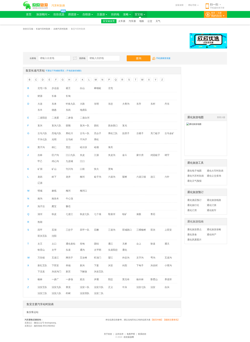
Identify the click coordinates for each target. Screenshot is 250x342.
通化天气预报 (194, 180)
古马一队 (84, 133)
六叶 (167, 176)
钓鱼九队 (70, 103)
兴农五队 (99, 271)
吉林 (40, 155)
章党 (68, 287)
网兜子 (69, 257)
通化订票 (211, 205)
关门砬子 (155, 133)
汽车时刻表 (58, 5)
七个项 (97, 214)
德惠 (54, 110)
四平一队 (84, 229)
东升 (138, 103)
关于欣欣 (108, 334)
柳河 (82, 176)
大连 (40, 103)
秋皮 (54, 214)
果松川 (69, 133)
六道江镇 (141, 176)
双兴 (153, 229)
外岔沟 (125, 257)
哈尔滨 (83, 147)
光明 (54, 139)
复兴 (40, 125)
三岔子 (69, 229)
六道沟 (111, 176)
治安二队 (99, 293)
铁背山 (41, 249)
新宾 (68, 271)
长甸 (68, 96)
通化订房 (192, 210)
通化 (124, 249)
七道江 (69, 214)
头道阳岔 (113, 249)
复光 (124, 125)
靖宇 (167, 155)
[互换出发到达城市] (75, 58)
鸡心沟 (55, 161)
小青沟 (168, 265)
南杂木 (55, 198)
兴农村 (154, 265)
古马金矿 (169, 133)
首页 (28, 14)
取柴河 (111, 214)
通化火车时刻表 (215, 170)
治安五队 (42, 287)
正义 (110, 287)
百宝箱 (139, 14)
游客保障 (179, 5)
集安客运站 (32, 312)
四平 (40, 229)
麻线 (54, 190)
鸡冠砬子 (155, 155)
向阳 (124, 265)
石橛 (96, 229)
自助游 (86, 14)
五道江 (55, 257)
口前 (82, 169)
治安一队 (84, 287)
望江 (110, 257)
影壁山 (154, 279)
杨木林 (140, 279)
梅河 (68, 190)
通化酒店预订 (194, 200)
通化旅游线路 (214, 200)
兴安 (110, 265)
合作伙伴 (119, 334)
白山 (82, 88)
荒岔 (68, 147)
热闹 (40, 222)
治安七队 (141, 287)
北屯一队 (42, 88)
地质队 (83, 110)
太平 (54, 249)
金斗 (124, 155)
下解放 (83, 271)
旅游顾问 (41, 14)
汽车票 (132, 21)
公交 (149, 21)
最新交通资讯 (171, 320)
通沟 (82, 249)
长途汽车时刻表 (43, 29)
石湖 (54, 229)
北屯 (110, 88)
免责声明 (131, 334)
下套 (96, 265)
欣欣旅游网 (129, 337)
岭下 (54, 176)
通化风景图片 (194, 239)
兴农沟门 (56, 271)
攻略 (126, 14)
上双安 (168, 229)
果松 (96, 139)
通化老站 (70, 243)
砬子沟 (97, 176)
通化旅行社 (193, 205)
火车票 (121, 21)
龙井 (68, 176)
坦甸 (82, 243)
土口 (54, 243)
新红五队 (42, 265)
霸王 (68, 88)
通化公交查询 (214, 175)
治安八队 (56, 293)
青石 (153, 214)
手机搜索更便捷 (163, 58)
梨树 (124, 176)
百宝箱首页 (109, 21)
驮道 (153, 243)
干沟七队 (42, 139)
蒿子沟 (41, 147)
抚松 (96, 125)
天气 (158, 21)
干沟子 (83, 139)
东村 (153, 103)
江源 (96, 155)
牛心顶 (69, 198)
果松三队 (113, 133)
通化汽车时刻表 (195, 175)
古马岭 (69, 139)
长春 (54, 96)
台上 (138, 243)
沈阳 (54, 236)
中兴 (124, 287)
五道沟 (168, 257)
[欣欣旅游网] (35, 5)
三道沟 (111, 229)
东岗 (68, 110)
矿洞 (40, 169)
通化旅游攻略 (214, 229)
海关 (110, 147)
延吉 (82, 279)
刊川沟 (69, 169)
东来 (54, 103)
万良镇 (41, 257)
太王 (40, 243)
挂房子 (125, 133)
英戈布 (125, 279)
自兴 (167, 287)
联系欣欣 (142, 334)
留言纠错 (157, 320)
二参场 (69, 117)
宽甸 (110, 169)
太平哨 (97, 249)
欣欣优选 (58, 14)
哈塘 (96, 147)
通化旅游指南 (195, 221)
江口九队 (70, 155)
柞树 (68, 293)
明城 (40, 190)
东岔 (110, 103)
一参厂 (55, 279)
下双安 (55, 265)
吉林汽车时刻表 (60, 29)
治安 (153, 287)
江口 (82, 161)
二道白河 (84, 117)
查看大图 (221, 117)
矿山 (54, 169)
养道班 (168, 279)
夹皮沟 (111, 155)
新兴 (82, 265)
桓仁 (54, 147)
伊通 (96, 279)
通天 (167, 243)
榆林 (40, 279)
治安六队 (99, 287)
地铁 (141, 21)
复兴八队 (56, 125)
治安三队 (42, 293)
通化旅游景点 (194, 229)
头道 (68, 249)
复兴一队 (84, 125)
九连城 (69, 161)
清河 (40, 214)
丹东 (167, 103)
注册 (220, 13)
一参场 (69, 279)
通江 (110, 243)
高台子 (97, 133)
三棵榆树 (141, 229)
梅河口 (83, 190)
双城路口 (127, 229)
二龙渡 (55, 117)
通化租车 (211, 210)
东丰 (40, 110)
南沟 (40, 198)
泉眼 (138, 214)
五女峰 (83, 257)
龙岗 (40, 176)
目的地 (115, 14)
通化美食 (192, 234)
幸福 (68, 265)
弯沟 (153, 257)
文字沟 (140, 257)
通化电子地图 (194, 170)
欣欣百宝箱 (28, 29)
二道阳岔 (42, 117)
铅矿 (124, 214)
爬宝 (54, 206)
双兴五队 (42, 236)
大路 (82, 103)
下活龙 (41, 271)
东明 (96, 103)
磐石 (68, 206)
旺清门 (97, 257)
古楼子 (140, 133)
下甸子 (140, 265)
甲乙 (40, 161)
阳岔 (110, 279)
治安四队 (84, 293)
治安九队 (56, 287)
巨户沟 (55, 155)
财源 (40, 96)
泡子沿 (41, 206)
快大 (96, 169)
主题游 (101, 14)
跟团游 (72, 14)
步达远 (55, 88)
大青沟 (125, 103)
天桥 (124, 243)
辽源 (40, 183)
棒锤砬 (97, 88)
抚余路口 (113, 125)
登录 (213, 13)
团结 (96, 243)
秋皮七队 (84, 214)
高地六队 (56, 133)
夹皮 (82, 155)
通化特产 (211, 234)
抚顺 (68, 125)
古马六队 (42, 133)
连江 (153, 176)
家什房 (140, 155)
